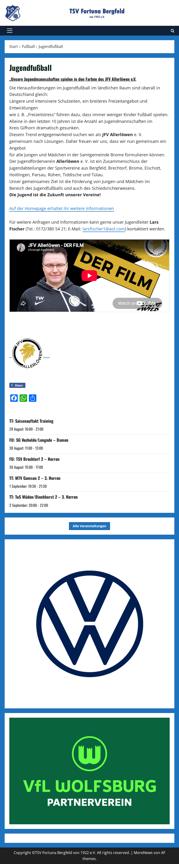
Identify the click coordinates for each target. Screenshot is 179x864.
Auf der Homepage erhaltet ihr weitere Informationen (61, 208)
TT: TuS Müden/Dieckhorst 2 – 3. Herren (43, 497)
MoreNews (143, 852)
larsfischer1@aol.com (104, 229)
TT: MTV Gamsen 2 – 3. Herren (34, 478)
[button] (10, 31)
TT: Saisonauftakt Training (31, 421)
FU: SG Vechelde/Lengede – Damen (38, 440)
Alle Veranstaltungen (89, 526)
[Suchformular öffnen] (172, 30)
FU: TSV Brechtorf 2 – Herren (34, 459)
